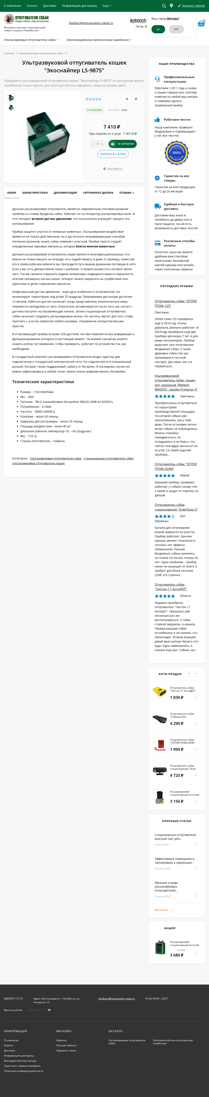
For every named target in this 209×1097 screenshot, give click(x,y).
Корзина (61, 1040)
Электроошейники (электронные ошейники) (173, 1042)
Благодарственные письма (20, 1060)
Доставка (49, 6)
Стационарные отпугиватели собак (108, 458)
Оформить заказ (66, 1050)
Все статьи (162, 910)
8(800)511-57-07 (13, 998)
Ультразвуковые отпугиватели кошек (38, 463)
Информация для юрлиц (79, 6)
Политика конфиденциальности (23, 1071)
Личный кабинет (66, 1045)
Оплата (32, 6)
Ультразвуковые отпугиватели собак (41, 53)
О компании (12, 6)
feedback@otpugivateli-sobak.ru (91, 23)
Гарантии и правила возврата (22, 1066)
